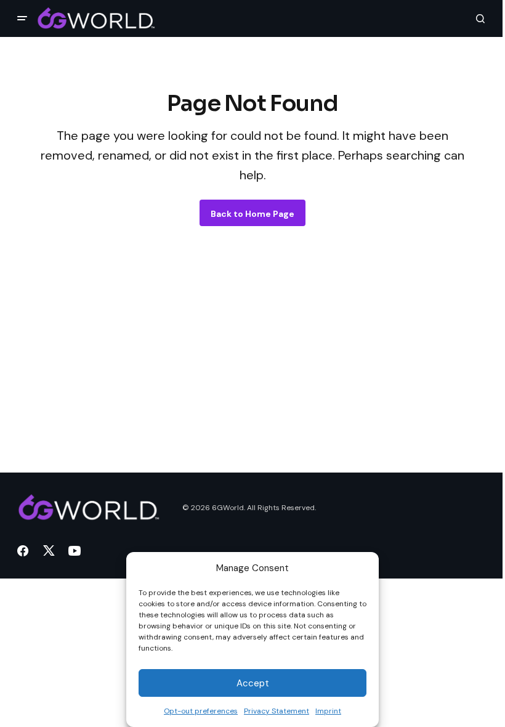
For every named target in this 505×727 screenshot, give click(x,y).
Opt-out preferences (201, 711)
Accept (252, 683)
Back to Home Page (252, 213)
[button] (22, 18)
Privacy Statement (276, 711)
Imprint (328, 711)
